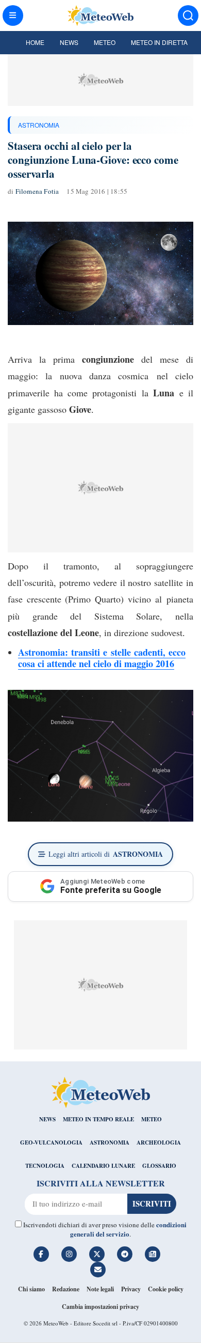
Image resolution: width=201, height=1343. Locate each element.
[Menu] (13, 15)
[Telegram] (124, 1254)
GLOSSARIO (159, 1166)
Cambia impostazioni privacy (100, 1306)
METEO (151, 1119)
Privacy (131, 1289)
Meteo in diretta (159, 42)
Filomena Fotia (37, 191)
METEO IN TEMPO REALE (98, 1119)
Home (35, 42)
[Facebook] (41, 1254)
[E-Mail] (98, 1269)
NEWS (47, 1119)
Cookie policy (165, 1289)
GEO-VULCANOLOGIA (51, 1142)
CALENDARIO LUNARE (103, 1166)
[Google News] (152, 1254)
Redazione (65, 1289)
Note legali (100, 1289)
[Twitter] (97, 1254)
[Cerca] (188, 15)
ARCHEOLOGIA (159, 1142)
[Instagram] (69, 1254)
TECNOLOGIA (44, 1166)
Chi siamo (31, 1289)
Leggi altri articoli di (105, 853)
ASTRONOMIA (38, 124)
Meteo (104, 42)
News (69, 42)
